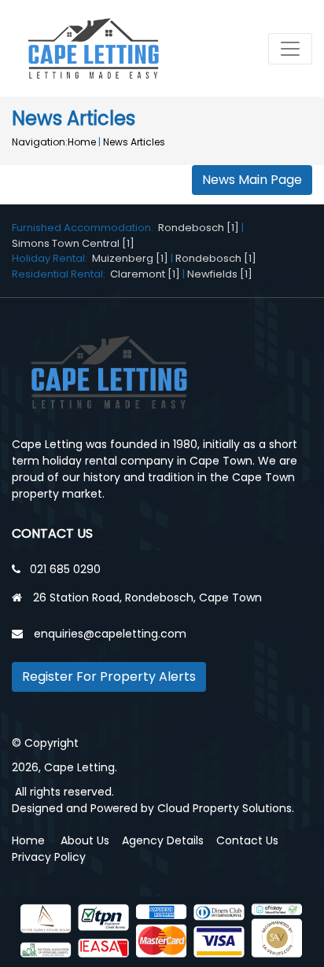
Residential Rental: (61, 274)
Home (82, 142)
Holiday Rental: (52, 258)
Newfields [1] (219, 274)
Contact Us (247, 840)
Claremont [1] (145, 274)
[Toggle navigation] (290, 48)
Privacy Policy (49, 857)
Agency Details (163, 840)
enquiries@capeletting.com (110, 634)
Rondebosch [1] (198, 227)
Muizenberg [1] (130, 258)
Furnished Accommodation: (85, 227)
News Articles (134, 142)
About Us (85, 840)
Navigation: (40, 142)
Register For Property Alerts (109, 676)
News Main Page (252, 180)
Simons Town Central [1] (73, 243)
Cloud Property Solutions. (225, 808)
